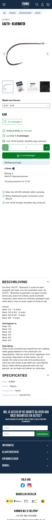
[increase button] (46, 147)
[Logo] (25, 4)
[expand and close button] (47, 445)
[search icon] (37, 4)
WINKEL (6, 465)
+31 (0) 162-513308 (26, 515)
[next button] (47, 54)
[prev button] (4, 54)
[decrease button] (5, 147)
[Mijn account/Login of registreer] (42, 4)
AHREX (6, 19)
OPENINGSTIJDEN (10, 459)
